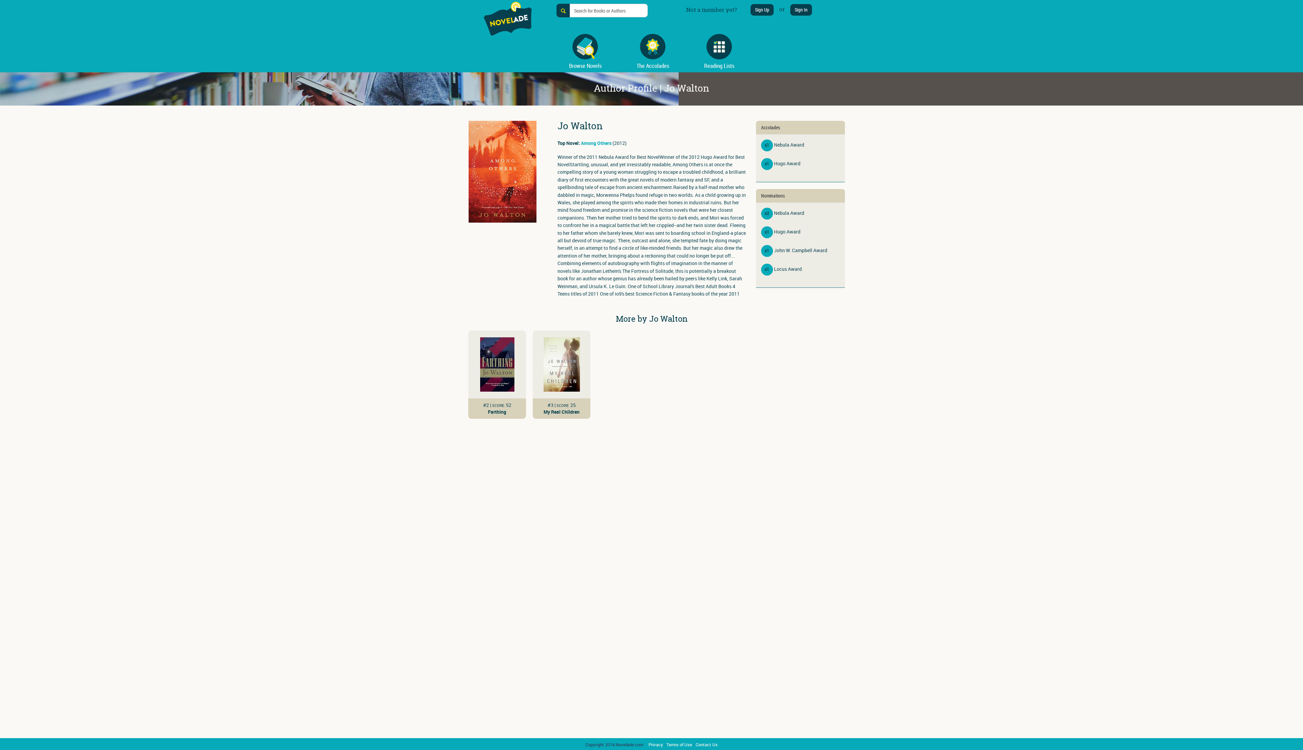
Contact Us (707, 745)
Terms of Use (679, 745)
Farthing (497, 412)
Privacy (655, 745)
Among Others (596, 143)
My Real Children (562, 412)
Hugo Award (787, 163)
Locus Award (788, 269)
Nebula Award (789, 145)
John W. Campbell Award (800, 250)
